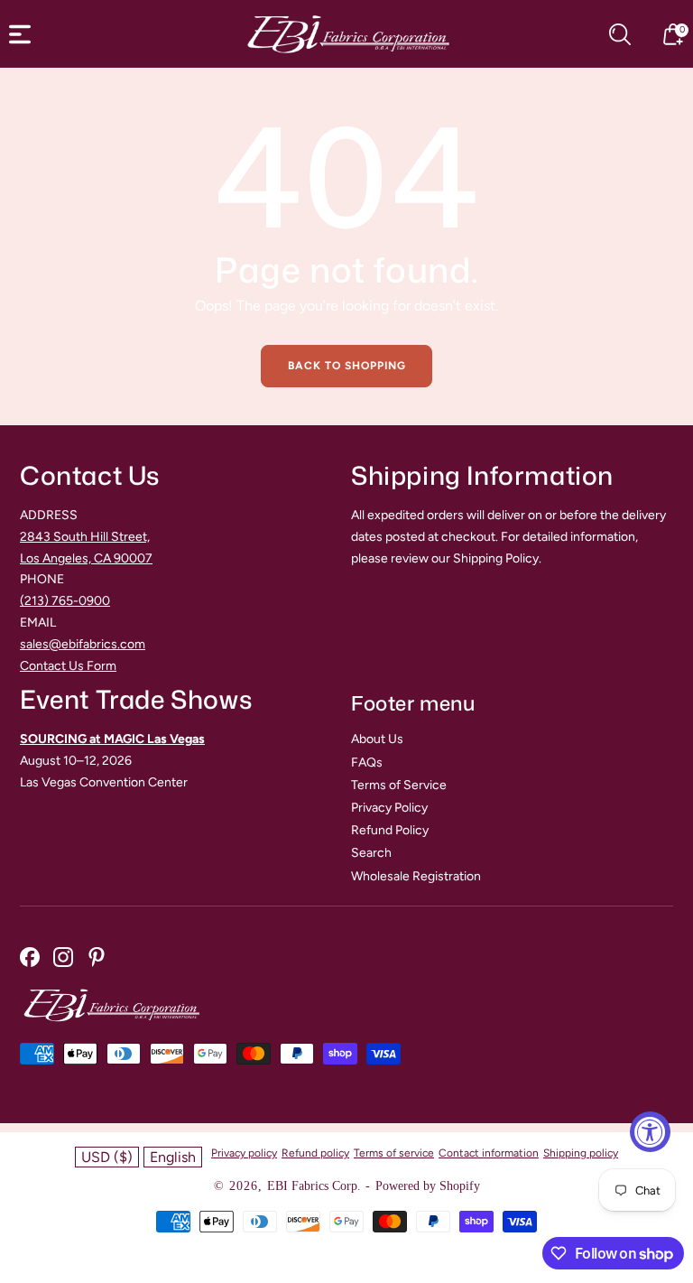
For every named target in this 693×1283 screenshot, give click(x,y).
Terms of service (394, 1153)
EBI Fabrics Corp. (314, 1186)
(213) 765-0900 (65, 601)
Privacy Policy (389, 807)
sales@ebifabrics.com (82, 644)
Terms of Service (399, 785)
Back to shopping (347, 365)
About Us (377, 739)
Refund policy (315, 1153)
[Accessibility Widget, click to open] (650, 1131)
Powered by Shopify (427, 1186)
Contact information (489, 1153)
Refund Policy (390, 830)
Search (371, 852)
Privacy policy (244, 1153)
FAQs (367, 762)
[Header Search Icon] (620, 34)
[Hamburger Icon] (20, 34)
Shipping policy (580, 1153)
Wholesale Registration (416, 876)
